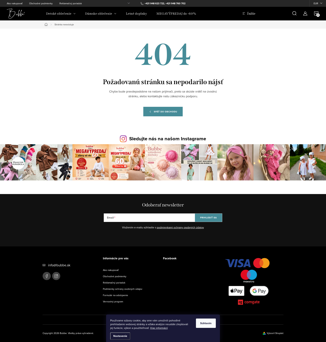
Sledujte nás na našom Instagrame (167, 138)
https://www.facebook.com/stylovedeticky (47, 276)
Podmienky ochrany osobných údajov (122, 289)
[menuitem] (60, 13)
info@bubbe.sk (59, 265)
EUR (316, 3)
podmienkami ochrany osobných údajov (180, 227)
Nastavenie (120, 336)
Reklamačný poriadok (70, 3)
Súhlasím (206, 323)
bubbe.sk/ (56, 276)
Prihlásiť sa (208, 217)
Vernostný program (113, 301)
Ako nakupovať (14, 3)
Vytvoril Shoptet (275, 333)
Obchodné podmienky (41, 3)
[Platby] (248, 282)
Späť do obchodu (165, 111)
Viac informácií (159, 328)
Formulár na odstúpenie (115, 295)
